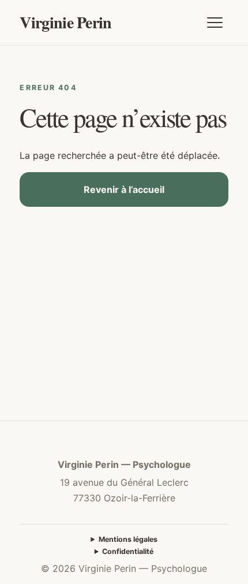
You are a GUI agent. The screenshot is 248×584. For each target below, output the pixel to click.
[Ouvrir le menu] (215, 22)
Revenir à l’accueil (124, 189)
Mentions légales (128, 539)
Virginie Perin (65, 22)
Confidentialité (127, 551)
